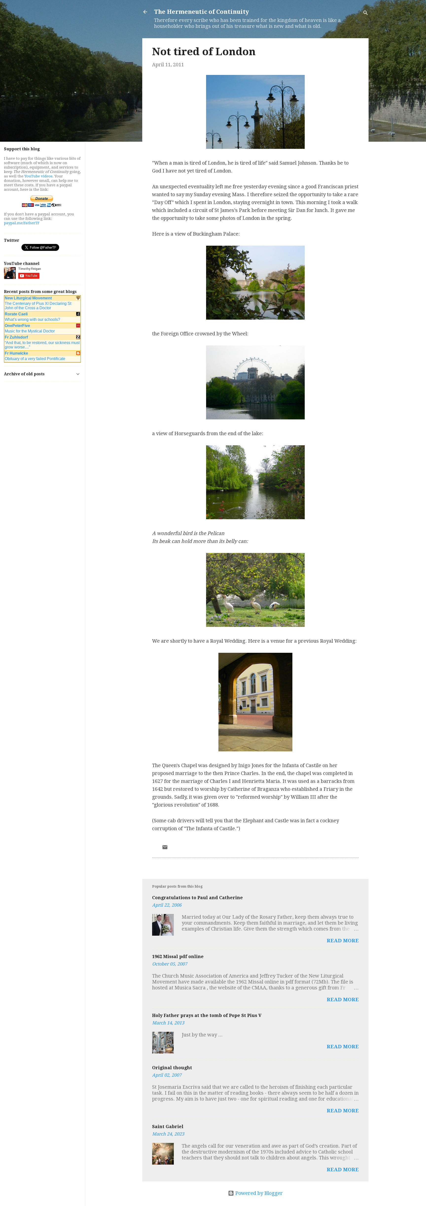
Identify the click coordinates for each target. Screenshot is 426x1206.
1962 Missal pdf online (178, 956)
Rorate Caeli (16, 314)
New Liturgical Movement (28, 298)
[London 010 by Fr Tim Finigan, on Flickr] (255, 318)
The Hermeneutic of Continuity (201, 11)
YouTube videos (38, 176)
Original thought (172, 1067)
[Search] (366, 13)
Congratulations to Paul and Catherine (197, 897)
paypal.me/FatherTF (21, 223)
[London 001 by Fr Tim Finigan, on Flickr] (255, 147)
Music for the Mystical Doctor (30, 331)
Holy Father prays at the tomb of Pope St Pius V (207, 1015)
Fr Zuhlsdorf (16, 337)
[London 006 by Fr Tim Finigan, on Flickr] (255, 750)
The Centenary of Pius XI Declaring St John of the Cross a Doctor (38, 305)
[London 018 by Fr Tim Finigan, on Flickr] (255, 625)
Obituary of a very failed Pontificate (35, 359)
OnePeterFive (17, 326)
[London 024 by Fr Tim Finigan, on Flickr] (255, 517)
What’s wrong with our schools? (32, 319)
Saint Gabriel (167, 1126)
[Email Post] (165, 848)
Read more (343, 941)
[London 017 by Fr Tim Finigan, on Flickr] (255, 418)
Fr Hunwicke (16, 353)
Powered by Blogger (258, 1193)
